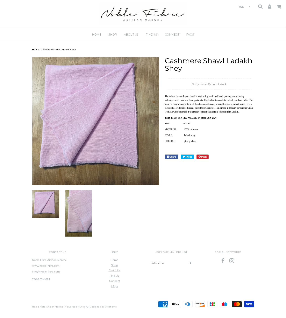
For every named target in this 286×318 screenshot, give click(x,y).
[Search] (257, 5)
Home (96, 34)
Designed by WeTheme (103, 306)
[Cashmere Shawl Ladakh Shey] (46, 203)
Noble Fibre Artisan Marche (48, 306)
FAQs (190, 34)
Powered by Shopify (76, 306)
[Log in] (267, 5)
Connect (172, 34)
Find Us (152, 34)
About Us (131, 34)
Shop (112, 34)
